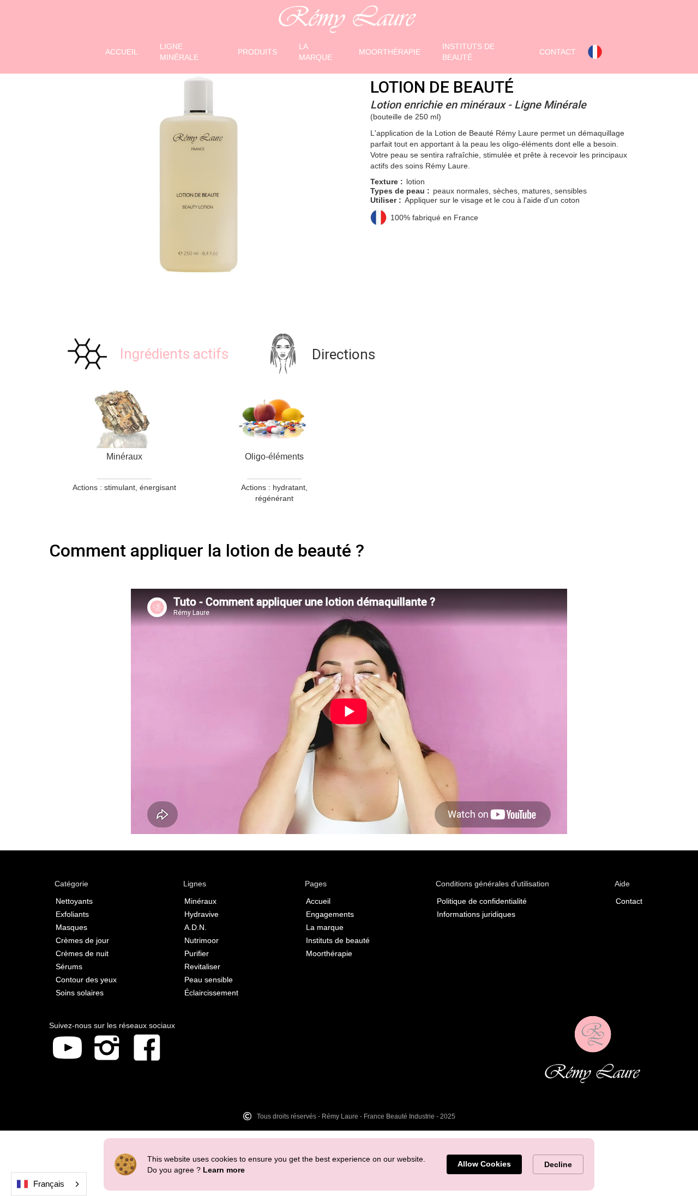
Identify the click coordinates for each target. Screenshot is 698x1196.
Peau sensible (208, 979)
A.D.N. (195, 927)
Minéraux (200, 901)
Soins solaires (80, 992)
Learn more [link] (224, 1169)
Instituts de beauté (338, 940)
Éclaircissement (211, 992)
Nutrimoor (201, 940)
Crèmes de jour (82, 940)
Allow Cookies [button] (484, 1163)
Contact (629, 901)
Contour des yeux (86, 979)
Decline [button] (558, 1164)
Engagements (330, 914)
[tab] (147, 353)
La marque (325, 927)
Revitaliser (202, 966)
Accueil (318, 901)
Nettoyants (74, 901)
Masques (71, 927)
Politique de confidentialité (482, 901)
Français (48, 1183)
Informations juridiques (476, 914)
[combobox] (49, 1184)
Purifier (196, 953)
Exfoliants (72, 914)
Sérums (69, 966)
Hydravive (201, 914)
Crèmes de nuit (82, 953)
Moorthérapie (329, 953)
